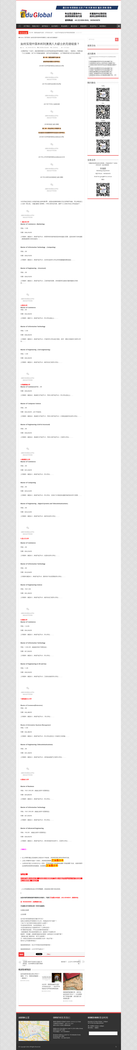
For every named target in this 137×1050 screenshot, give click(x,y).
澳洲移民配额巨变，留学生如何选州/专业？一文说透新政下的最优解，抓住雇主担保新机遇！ (56, 32)
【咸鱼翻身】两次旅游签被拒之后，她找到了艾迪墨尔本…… (39, 932)
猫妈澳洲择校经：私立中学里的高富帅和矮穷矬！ (36, 945)
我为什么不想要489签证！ (29, 940)
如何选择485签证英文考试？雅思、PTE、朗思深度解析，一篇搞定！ (30, 976)
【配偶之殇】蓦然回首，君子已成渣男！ (33, 936)
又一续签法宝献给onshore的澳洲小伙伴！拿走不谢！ (37, 938)
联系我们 (103, 26)
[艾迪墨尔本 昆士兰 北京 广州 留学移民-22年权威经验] (68, 12)
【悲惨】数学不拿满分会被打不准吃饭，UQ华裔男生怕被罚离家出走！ (33, 963)
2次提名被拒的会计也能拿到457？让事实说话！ (35, 927)
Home (21, 37)
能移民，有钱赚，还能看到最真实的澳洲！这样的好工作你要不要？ (42, 934)
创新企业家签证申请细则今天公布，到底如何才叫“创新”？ (39, 921)
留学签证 (45, 26)
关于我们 (27, 26)
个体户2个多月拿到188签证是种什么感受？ (34, 923)
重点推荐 (46, 47)
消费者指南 (67, 1025)
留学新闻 (27, 37)
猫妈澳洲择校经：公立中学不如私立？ (32, 949)
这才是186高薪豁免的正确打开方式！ (32, 919)
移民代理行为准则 (58, 1025)
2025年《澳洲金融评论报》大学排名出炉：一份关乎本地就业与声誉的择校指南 (51, 987)
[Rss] (116, 1047)
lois (23, 47)
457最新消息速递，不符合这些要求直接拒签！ (35, 930)
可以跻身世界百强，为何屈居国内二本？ (33, 925)
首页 (19, 26)
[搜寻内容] (116, 39)
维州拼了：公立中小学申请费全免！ (71, 962)
